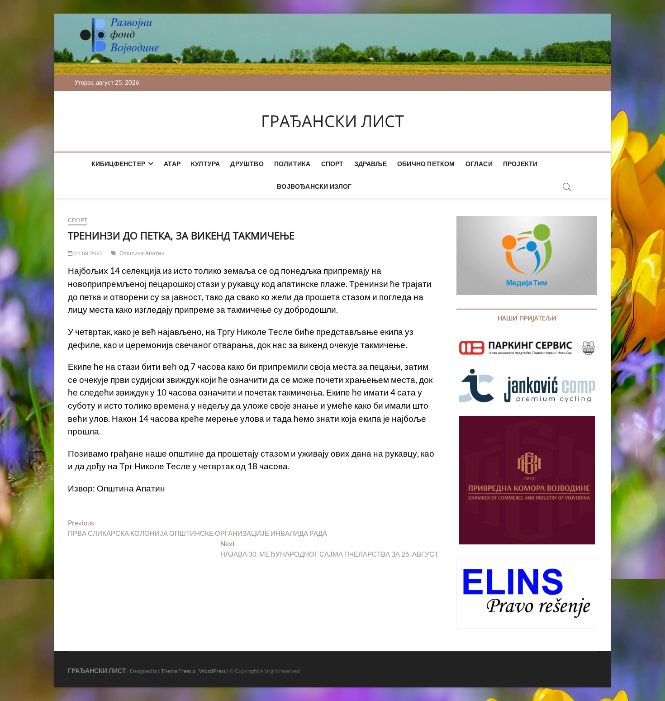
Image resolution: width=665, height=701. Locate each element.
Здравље (370, 163)
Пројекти (520, 163)
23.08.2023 (88, 253)
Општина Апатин (142, 253)
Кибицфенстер (118, 163)
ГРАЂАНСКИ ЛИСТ (332, 121)
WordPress (212, 671)
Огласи (479, 163)
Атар (172, 163)
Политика (292, 163)
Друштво (246, 163)
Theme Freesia (178, 671)
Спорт (332, 163)
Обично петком (426, 163)
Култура (205, 163)
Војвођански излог (314, 186)
